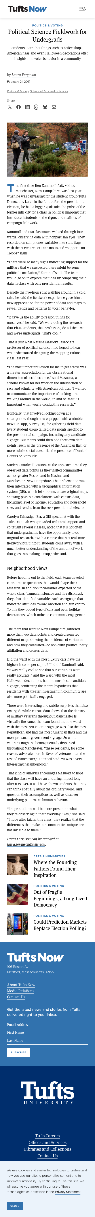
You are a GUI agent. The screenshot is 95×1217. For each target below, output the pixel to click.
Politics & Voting (47, 26)
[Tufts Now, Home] (27, 9)
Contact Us (16, 996)
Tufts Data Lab (18, 521)
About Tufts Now (21, 984)
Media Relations (20, 990)
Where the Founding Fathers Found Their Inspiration (55, 868)
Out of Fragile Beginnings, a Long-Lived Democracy (60, 898)
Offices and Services (47, 1142)
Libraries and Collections (47, 1149)
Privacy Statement (67, 1191)
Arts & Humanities (49, 856)
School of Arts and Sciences (49, 91)
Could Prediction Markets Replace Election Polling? (60, 925)
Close (14, 1206)
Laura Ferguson (24, 75)
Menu (83, 9)
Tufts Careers (47, 1136)
